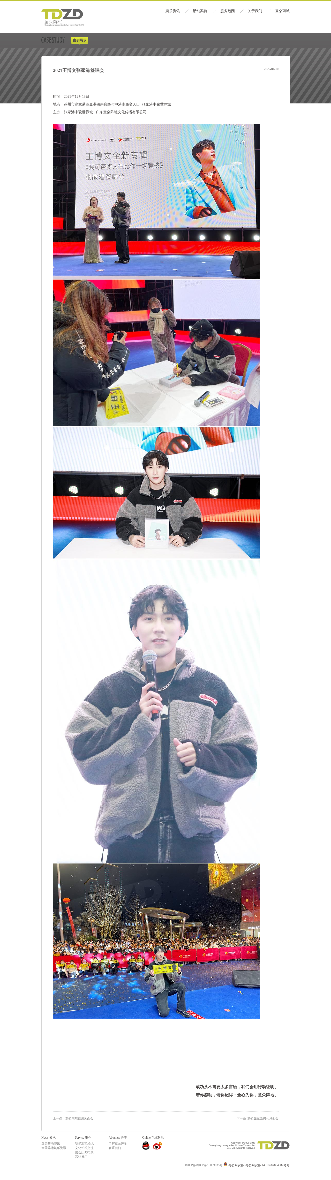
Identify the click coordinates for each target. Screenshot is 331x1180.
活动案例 (200, 11)
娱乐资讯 (173, 11)
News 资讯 (48, 1137)
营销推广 (81, 1157)
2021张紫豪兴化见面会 (258, 1118)
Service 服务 (83, 1137)
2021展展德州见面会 (79, 1118)
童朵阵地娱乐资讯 (53, 1148)
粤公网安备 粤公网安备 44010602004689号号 (259, 1165)
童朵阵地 (62, 18)
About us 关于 (118, 1137)
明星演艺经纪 (84, 1143)
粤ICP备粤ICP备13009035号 (204, 1165)
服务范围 (227, 11)
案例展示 (79, 40)
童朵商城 (282, 11)
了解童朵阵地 (118, 1143)
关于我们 (255, 11)
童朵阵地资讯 (50, 1143)
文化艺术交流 (84, 1148)
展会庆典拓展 (84, 1152)
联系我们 (115, 1148)
